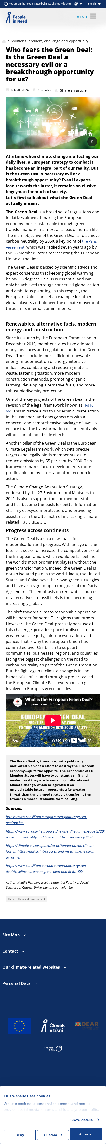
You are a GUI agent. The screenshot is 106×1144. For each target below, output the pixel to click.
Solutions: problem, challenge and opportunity (50, 41)
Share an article (73, 90)
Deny (20, 1135)
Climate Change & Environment (26, 899)
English (92, 3)
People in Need (16, 17)
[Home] (4, 41)
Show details (81, 1120)
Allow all (86, 1134)
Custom (50, 1135)
